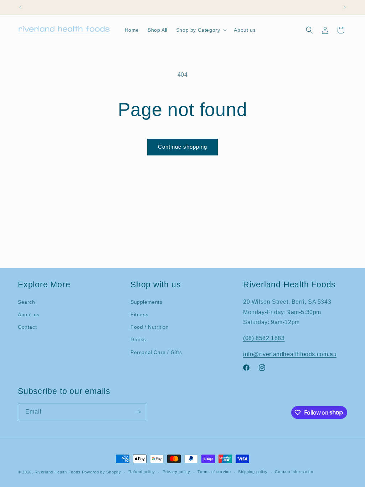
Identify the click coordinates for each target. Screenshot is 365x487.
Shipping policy (253, 472)
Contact (27, 327)
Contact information (294, 472)
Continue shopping (182, 147)
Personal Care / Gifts (156, 352)
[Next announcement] (345, 7)
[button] (201, 29)
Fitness (139, 314)
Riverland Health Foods (58, 472)
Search (26, 302)
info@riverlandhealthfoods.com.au (289, 354)
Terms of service (214, 472)
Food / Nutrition (149, 327)
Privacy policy (176, 472)
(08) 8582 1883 (263, 338)
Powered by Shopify (101, 472)
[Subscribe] (138, 412)
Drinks (138, 339)
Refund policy (141, 472)
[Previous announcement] (20, 7)
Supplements (146, 302)
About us (29, 314)
